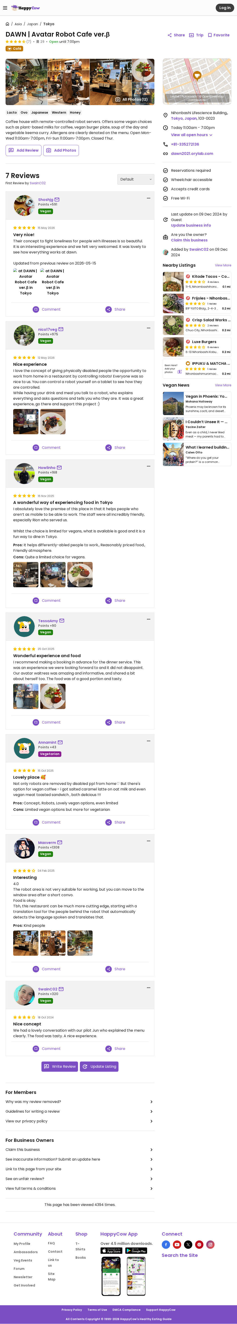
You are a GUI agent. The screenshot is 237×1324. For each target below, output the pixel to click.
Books (80, 1257)
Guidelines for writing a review (33, 1111)
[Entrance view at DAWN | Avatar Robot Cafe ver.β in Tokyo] (80, 943)
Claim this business (23, 1149)
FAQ (51, 1243)
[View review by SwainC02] (24, 995)
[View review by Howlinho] (24, 473)
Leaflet (174, 96)
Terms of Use (97, 1310)
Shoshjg (45, 199)
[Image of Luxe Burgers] (173, 347)
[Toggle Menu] (5, 8)
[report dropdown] (148, 198)
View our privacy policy (26, 1121)
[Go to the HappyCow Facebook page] (166, 1244)
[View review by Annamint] (24, 748)
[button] (197, 76)
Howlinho (47, 467)
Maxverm (47, 842)
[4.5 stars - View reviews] (15, 41)
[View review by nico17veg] (24, 335)
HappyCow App (119, 1234)
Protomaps (189, 96)
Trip (199, 35)
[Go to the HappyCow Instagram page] (210, 1244)
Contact (55, 1251)
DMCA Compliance (126, 1310)
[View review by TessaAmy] (24, 626)
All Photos (135, 99)
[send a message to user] (58, 200)
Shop (81, 1234)
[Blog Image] (173, 403)
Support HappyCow (160, 1310)
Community (28, 1234)
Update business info (191, 225)
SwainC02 (38, 183)
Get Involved (24, 1285)
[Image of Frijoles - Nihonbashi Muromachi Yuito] (173, 303)
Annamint (47, 742)
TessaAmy (48, 621)
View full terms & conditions (31, 1188)
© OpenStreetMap (211, 96)
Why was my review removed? (33, 1101)
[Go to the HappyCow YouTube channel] (177, 1244)
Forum (19, 1268)
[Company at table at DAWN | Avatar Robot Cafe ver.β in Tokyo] (25, 943)
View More (223, 265)
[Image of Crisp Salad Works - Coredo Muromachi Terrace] (173, 325)
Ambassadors (26, 1252)
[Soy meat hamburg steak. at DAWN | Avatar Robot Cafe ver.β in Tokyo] (80, 574)
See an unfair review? (25, 1178)
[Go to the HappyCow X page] (188, 1244)
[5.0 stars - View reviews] (195, 369)
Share (179, 35)
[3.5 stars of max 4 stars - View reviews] (195, 347)
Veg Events (23, 1260)
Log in (225, 7)
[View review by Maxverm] (24, 848)
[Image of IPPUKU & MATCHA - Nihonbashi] (173, 368)
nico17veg (47, 329)
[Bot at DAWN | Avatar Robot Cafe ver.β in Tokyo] (52, 943)
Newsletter (23, 1277)
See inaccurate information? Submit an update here (53, 1159)
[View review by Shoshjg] (24, 205)
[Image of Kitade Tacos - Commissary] (173, 281)
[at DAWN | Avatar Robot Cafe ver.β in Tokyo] (25, 282)
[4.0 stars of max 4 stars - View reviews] (195, 282)
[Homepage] (25, 8)
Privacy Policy (72, 1310)
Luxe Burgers (204, 341)
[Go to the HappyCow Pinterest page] (199, 1244)
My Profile (22, 1243)
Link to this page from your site (33, 1169)
